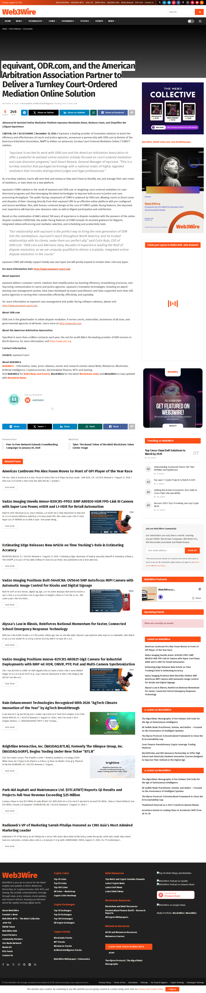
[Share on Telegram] (24, 112)
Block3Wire (178, 913)
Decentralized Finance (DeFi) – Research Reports (125, 911)
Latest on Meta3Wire (159, 770)
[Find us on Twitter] (160, 2)
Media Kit (7, 947)
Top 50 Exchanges (63, 914)
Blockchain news (89, 373)
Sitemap (144, 982)
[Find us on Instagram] (174, 2)
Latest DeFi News (113, 887)
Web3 (19, 21)
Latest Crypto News (115, 883)
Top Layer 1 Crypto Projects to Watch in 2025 (174, 480)
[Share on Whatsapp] (93, 112)
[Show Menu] (200, 21)
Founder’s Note (10, 914)
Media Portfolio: (165, 913)
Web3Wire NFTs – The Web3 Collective (21, 918)
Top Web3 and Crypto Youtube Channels (125, 879)
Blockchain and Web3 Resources (121, 906)
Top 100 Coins (61, 887)
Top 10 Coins (60, 879)
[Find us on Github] (188, 2)
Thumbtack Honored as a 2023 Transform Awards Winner (170, 805)
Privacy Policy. (160, 566)
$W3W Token (100, 3)
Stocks (84, 21)
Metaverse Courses (115, 936)
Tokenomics (84, 959)
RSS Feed (139, 3)
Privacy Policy (105, 982)
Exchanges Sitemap (195, 982)
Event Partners (9, 935)
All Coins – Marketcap (64, 891)
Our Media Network (11, 943)
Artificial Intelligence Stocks (68, 950)
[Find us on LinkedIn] (164, 2)
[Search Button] (199, 12)
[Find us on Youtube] (197, 2)
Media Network (127, 3)
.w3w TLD (89, 3)
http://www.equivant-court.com (52, 269)
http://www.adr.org (60, 341)
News (111, 21)
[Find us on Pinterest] (192, 2)
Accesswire (28, 29)
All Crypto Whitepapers (116, 917)
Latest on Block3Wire (159, 709)
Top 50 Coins (60, 883)
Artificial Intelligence (43, 103)
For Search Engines (159, 982)
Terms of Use (119, 982)
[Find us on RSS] (202, 2)
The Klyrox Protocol (115, 960)
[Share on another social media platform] (131, 112)
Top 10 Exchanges (62, 910)
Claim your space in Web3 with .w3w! (126, 948)
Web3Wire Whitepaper (65, 959)
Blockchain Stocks (63, 938)
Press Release (15, 29)
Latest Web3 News (114, 891)
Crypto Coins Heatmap (65, 895)
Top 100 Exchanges (63, 918)
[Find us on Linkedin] (8, 965)
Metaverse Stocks (63, 946)
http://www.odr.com (70, 323)
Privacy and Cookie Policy (150, 989)
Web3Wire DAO (113, 3)
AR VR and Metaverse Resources (121, 932)
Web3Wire (19, 12)
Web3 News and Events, (37, 373)
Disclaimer (133, 982)
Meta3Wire (191, 913)
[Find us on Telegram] (169, 2)
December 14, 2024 (10, 103)
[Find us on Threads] (183, 2)
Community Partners (12, 939)
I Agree (172, 989)
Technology (35, 21)
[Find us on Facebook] (178, 2)
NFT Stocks (59, 942)
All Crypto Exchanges (64, 922)
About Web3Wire (62, 3)
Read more (11, 487)
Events (99, 21)
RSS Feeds (7, 951)
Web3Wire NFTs (77, 3)
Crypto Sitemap (177, 982)
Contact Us (149, 3)
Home (8, 21)
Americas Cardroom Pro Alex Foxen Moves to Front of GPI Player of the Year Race (67, 471)
